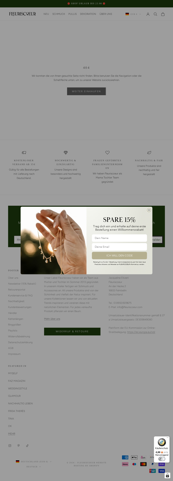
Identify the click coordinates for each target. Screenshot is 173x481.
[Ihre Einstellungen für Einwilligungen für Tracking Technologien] (167, 475)
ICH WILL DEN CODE (119, 255)
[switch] (161, 459)
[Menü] (168, 438)
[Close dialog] (149, 210)
